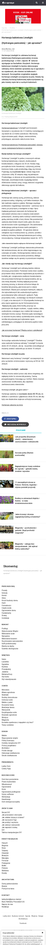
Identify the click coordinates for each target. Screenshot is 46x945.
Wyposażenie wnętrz (10, 738)
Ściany (4, 615)
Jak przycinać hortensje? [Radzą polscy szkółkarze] (22, 330)
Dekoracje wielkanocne (11, 753)
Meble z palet (7, 702)
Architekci (5, 748)
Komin (4, 595)
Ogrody (4, 28)
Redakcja (5, 907)
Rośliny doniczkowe (9, 697)
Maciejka (5, 858)
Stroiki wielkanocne (9, 755)
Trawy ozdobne (8, 725)
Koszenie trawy (8, 705)
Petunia (5, 868)
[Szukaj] (36, 3)
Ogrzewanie (6, 787)
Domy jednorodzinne (10, 884)
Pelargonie (6, 863)
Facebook (23, 923)
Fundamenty (6, 613)
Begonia (5, 845)
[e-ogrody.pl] (8, 3)
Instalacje (5, 618)
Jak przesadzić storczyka (12, 815)
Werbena (5, 871)
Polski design (7, 751)
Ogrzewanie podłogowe (11, 792)
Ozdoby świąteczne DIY (11, 743)
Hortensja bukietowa (10, 128)
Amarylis (5, 855)
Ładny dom (7, 916)
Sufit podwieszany (9, 644)
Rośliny (12, 28)
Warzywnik (6, 710)
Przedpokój (6, 669)
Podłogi (5, 628)
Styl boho (5, 677)
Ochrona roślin (7, 700)
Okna (4, 598)
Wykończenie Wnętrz (10, 631)
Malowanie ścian (8, 634)
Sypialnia (5, 664)
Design (40, 916)
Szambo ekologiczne (10, 649)
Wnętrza (34, 916)
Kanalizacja (6, 799)
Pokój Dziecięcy (8, 740)
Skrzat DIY (6, 812)
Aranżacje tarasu (8, 707)
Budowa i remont (18, 916)
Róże (4, 848)
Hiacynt (4, 843)
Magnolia (5, 720)
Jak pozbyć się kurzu (10, 822)
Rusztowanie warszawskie (12, 641)
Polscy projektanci (9, 745)
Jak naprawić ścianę (9, 827)
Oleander (5, 853)
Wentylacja (6, 797)
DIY (3, 830)
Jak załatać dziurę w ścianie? (13, 817)
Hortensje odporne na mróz (12, 405)
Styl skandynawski (9, 679)
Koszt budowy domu (10, 600)
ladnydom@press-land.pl (11, 899)
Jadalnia (5, 672)
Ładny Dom (6, 766)
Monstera (5, 690)
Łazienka (5, 662)
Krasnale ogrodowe (9, 715)
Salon (4, 659)
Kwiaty (4, 873)
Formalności (6, 605)
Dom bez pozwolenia (10, 779)
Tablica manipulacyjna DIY (12, 832)
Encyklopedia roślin (9, 712)
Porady (4, 590)
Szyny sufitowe (8, 794)
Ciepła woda (6, 608)
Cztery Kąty (6, 769)
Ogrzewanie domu (9, 610)
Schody (4, 593)
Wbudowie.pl (7, 784)
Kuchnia (5, 667)
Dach (4, 603)
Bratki (4, 866)
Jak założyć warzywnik (11, 825)
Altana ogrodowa (8, 692)
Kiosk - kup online (23, 12)
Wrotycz (5, 717)
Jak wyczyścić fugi (9, 820)
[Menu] (43, 3)
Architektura (23, 919)
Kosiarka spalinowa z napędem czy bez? (17, 722)
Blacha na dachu (8, 646)
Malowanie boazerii (9, 639)
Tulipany (5, 851)
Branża (4, 886)
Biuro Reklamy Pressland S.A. (13, 902)
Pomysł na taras (8, 889)
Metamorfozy (7, 674)
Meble (4, 735)
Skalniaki (5, 695)
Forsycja (5, 860)
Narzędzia (6, 636)
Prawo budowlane (9, 782)
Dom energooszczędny (11, 802)
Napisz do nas (7, 904)
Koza (4, 789)
